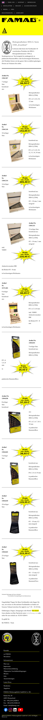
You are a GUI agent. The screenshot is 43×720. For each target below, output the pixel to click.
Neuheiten (7, 686)
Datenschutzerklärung (11, 669)
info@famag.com (32, 613)
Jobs (12, 9)
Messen (18, 5)
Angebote (7, 688)
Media (5, 9)
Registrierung (7, 13)
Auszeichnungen (30, 5)
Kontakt (21, 2)
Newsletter (7, 5)
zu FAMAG (7, 654)
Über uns (11, 2)
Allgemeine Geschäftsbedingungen (15, 671)
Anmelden (20, 13)
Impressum (31, 2)
